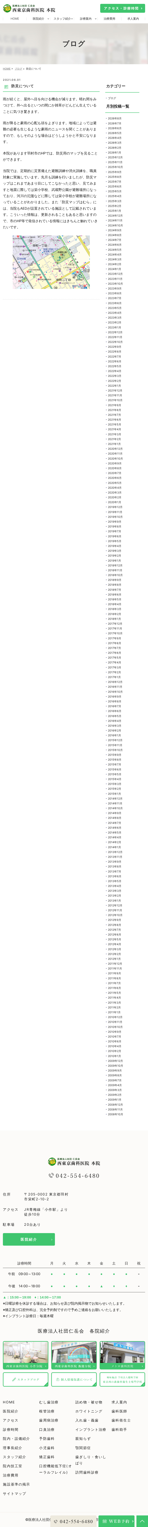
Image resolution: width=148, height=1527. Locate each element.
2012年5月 (114, 939)
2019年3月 (114, 550)
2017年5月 (114, 657)
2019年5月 (114, 541)
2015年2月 (114, 788)
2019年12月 (115, 507)
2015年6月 (114, 769)
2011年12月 (115, 963)
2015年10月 (115, 750)
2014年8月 (114, 817)
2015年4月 (114, 779)
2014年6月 (114, 827)
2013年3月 (114, 890)
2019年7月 (114, 531)
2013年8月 (114, 866)
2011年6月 (114, 988)
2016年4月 (114, 720)
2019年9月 (114, 521)
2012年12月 (115, 905)
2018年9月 (114, 579)
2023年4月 (115, 312)
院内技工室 (12, 1466)
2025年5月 (115, 191)
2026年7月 (114, 123)
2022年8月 (114, 351)
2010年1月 (114, 1056)
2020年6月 (115, 477)
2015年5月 (114, 774)
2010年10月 (115, 1026)
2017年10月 (115, 633)
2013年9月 (114, 861)
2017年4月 (114, 662)
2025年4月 (115, 196)
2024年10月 (115, 225)
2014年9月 (114, 813)
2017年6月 (114, 652)
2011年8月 (114, 978)
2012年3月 (114, 949)
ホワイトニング (89, 1411)
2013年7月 (114, 871)
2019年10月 (115, 516)
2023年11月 (115, 278)
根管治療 (47, 1411)
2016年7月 (114, 706)
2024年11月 (115, 220)
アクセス (10, 1420)
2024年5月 (115, 249)
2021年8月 (114, 410)
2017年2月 (114, 672)
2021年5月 (114, 424)
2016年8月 (114, 701)
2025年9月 (115, 172)
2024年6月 (115, 244)
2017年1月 (114, 677)
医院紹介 (29, 1239)
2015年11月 (115, 745)
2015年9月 (114, 754)
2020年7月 (114, 473)
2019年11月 (115, 512)
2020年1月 (114, 502)
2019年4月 (114, 546)
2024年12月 (115, 215)
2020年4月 (115, 487)
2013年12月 (115, 852)
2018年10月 (115, 575)
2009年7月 (115, 1080)
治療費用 (109, 18)
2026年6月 (115, 128)
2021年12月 (115, 390)
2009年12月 (115, 1060)
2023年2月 (114, 322)
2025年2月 (114, 206)
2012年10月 (115, 915)
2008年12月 (115, 1104)
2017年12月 (115, 623)
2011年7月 (114, 983)
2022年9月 (114, 346)
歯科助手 (119, 1429)
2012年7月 (114, 929)
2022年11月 (115, 337)
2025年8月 (115, 176)
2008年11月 (115, 1109)
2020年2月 (114, 497)
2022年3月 (114, 375)
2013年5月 (114, 881)
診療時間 (10, 1429)
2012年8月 (114, 924)
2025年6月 (115, 186)
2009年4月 (115, 1085)
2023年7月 (114, 298)
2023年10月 (115, 283)
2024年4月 (115, 254)
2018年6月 (114, 594)
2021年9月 (114, 405)
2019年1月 (114, 560)
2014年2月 (114, 842)
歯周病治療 (49, 1420)
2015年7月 (114, 764)
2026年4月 (115, 137)
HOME (15, 18)
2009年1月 (114, 1099)
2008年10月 (115, 1114)
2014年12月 (115, 798)
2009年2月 (115, 1094)
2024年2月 (114, 264)
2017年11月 (115, 628)
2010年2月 (114, 1051)
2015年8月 (114, 759)
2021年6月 (114, 419)
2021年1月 (114, 443)
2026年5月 (115, 133)
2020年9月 (115, 463)
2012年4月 (114, 944)
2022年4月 (114, 371)
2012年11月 (115, 910)
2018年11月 (115, 570)
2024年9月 (115, 230)
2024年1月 (114, 269)
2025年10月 (115, 167)
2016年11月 (115, 686)
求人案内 (133, 18)
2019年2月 (114, 555)
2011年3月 (114, 1002)
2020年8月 (115, 468)
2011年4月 (114, 997)
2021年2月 (114, 439)
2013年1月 (114, 900)
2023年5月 (115, 308)
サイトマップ (14, 1494)
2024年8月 (115, 235)
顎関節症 (83, 1448)
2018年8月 (114, 584)
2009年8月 (115, 1075)
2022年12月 (115, 332)
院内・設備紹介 (16, 1439)
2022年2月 (114, 380)
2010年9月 (114, 1031)
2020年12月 (115, 448)
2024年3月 (115, 259)
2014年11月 (115, 803)
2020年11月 (115, 453)
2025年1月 (114, 210)
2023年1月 (114, 327)
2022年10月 (115, 341)
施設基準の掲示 (16, 1484)
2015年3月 (114, 783)
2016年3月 (114, 725)
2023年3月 (115, 317)
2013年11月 (115, 856)
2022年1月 (114, 385)
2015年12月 (115, 740)
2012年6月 (114, 934)
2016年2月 (114, 730)
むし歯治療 (49, 1402)
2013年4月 (114, 886)
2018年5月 (114, 599)
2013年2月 (114, 895)
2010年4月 (114, 1046)
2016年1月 (114, 735)
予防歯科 (47, 1439)
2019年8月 (114, 526)
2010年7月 (114, 1036)
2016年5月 (114, 716)
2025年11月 (115, 162)
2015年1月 (114, 793)
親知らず (83, 1439)
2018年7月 (114, 589)
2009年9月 (115, 1070)
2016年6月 (114, 711)
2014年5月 (114, 832)
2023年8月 (115, 293)
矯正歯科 (47, 1457)
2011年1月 (114, 1012)
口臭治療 (47, 1429)
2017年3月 (114, 667)
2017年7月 (114, 648)
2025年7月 (114, 181)
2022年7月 (114, 356)
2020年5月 (115, 482)
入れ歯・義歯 (87, 1420)
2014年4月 (114, 837)
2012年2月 (114, 954)
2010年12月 (115, 1017)
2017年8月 (114, 643)
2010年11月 (115, 1021)
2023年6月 (115, 303)
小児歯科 (47, 1448)
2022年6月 (114, 361)
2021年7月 (114, 414)
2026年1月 (114, 152)
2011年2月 (114, 1007)
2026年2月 (114, 147)
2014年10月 (115, 808)
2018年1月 (114, 618)
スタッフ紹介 (14, 1457)
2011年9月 (114, 973)
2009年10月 (115, 1065)
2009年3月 (115, 1090)
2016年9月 (114, 696)
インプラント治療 (90, 1429)
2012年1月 (114, 958)
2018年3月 (114, 609)
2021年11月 (115, 395)
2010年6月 (114, 1041)
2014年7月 (114, 822)
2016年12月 (115, 681)
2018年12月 (115, 565)
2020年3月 (115, 492)
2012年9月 (114, 919)
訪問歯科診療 (87, 1472)
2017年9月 (114, 638)
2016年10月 (115, 691)
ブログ (18, 68)
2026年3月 (115, 142)
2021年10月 (115, 400)
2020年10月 (115, 458)
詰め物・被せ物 (89, 1402)
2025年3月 (115, 201)
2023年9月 (115, 288)
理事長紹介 (12, 1448)
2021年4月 (114, 429)
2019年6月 (114, 536)
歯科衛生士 (121, 1420)
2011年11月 (115, 968)
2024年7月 (114, 239)
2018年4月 (114, 604)
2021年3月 (114, 434)
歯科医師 (119, 1411)
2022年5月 (114, 366)
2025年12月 (115, 157)
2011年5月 (114, 992)
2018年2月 (114, 614)
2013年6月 (114, 876)
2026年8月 (115, 118)
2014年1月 (114, 847)
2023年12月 (115, 273)
